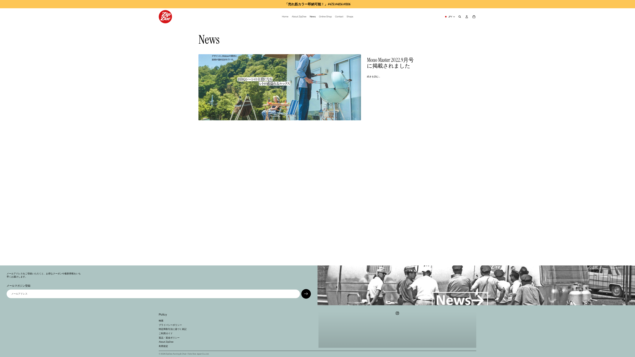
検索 (161, 320)
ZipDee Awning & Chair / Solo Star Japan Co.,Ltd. (187, 354)
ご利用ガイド (166, 333)
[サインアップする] (306, 294)
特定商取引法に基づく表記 (173, 329)
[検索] (459, 16)
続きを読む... (373, 76)
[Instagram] (397, 313)
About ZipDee (166, 341)
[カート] (474, 16)
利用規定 (163, 346)
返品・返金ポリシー (169, 337)
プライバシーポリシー (170, 324)
